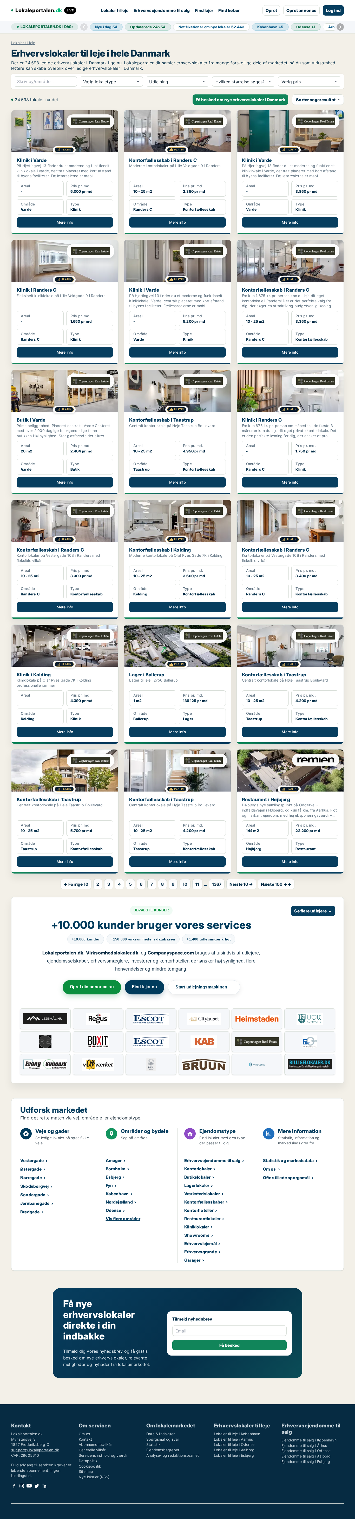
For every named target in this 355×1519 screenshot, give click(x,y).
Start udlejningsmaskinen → (203, 987)
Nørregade (31, 1177)
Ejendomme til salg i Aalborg (306, 1456)
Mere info (65, 222)
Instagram (21, 1486)
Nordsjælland (119, 1202)
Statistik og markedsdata (288, 1160)
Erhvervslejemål (200, 1243)
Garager (192, 1260)
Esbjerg (113, 1177)
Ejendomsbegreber (162, 1450)
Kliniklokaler (196, 1226)
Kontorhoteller (199, 1210)
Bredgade (30, 1211)
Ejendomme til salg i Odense (306, 1450)
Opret (271, 10)
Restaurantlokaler (202, 1218)
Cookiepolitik (90, 1466)
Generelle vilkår (92, 1450)
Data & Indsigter (160, 1434)
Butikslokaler (197, 1177)
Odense (113, 1210)
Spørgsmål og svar (162, 1439)
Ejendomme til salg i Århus (304, 1445)
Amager (114, 1160)
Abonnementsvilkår (95, 1444)
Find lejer (204, 10)
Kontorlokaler (198, 1168)
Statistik (153, 1444)
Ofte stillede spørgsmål (286, 1177)
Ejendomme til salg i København (309, 1440)
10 (185, 884)
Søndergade (32, 1194)
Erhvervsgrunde (200, 1251)
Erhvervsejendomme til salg (162, 10)
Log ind (333, 10)
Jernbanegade (34, 1203)
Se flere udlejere (313, 910)
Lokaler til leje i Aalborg (234, 1450)
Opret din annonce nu (92, 987)
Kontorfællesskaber (204, 1202)
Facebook (14, 1486)
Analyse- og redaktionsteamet (172, 1455)
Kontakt (85, 1439)
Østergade (31, 1169)
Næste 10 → (241, 884)
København (117, 1193)
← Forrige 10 (76, 884)
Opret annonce (301, 10)
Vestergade (32, 1160)
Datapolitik (88, 1461)
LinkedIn (44, 1486)
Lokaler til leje (114, 10)
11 (197, 884)
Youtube (29, 1486)
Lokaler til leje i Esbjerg (234, 1455)
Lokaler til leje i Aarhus (233, 1439)
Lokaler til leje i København (237, 1434)
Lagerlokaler (196, 1185)
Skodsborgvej (34, 1186)
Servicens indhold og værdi (103, 1455)
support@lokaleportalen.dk (35, 1450)
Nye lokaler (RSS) (94, 1477)
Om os (269, 1169)
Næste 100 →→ (276, 884)
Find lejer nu (144, 987)
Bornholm (116, 1168)
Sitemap (86, 1471)
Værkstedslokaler (202, 1193)
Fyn (109, 1185)
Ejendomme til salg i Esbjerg (305, 1461)
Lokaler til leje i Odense (234, 1444)
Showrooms (196, 1235)
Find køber (229, 10)
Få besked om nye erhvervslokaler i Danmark (240, 99)
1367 (217, 884)
